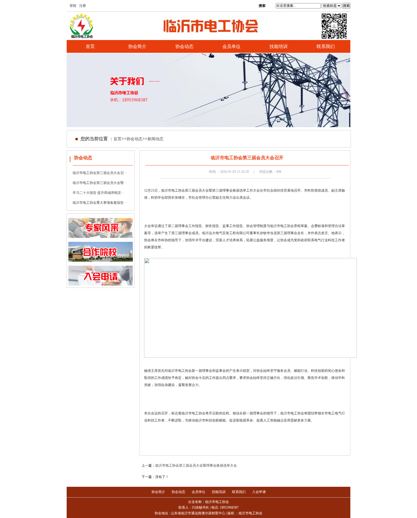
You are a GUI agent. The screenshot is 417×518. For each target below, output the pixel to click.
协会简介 (137, 46)
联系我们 (326, 46)
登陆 (73, 6)
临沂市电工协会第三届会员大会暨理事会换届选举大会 (196, 465)
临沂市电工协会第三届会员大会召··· (100, 173)
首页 (90, 46)
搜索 (346, 6)
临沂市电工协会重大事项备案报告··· (100, 203)
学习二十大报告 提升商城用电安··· (99, 193)
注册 (82, 6)
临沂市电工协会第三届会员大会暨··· (100, 183)
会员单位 (231, 46)
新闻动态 (155, 139)
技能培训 (278, 46)
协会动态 (184, 46)
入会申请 (259, 492)
